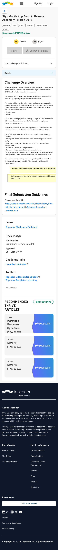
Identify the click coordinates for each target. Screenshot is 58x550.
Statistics (35, 487)
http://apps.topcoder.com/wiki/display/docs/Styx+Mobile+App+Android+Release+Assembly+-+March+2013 (28, 207)
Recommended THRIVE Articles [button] (16, 33)
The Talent (7, 456)
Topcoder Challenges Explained (21, 227)
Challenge (6, 25)
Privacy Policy (8, 528)
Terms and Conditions (11, 523)
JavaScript (30, 25)
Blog (33, 476)
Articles (34, 481)
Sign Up (38, 3)
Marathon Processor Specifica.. (14, 324)
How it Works (8, 450)
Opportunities (37, 456)
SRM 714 (12, 342)
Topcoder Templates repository (21, 280)
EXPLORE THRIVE (43, 302)
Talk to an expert (29, 503)
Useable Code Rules (16, 264)
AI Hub (34, 470)
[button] (21, 3)
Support (5, 517)
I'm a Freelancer (38, 450)
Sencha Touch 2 (42, 25)
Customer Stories (9, 461)
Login (50, 3)
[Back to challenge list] (4, 11)
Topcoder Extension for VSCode (22, 276)
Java (14, 25)
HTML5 (5, 29)
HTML (21, 25)
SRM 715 (12, 364)
